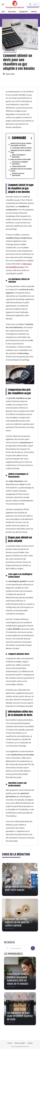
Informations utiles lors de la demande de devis (21, 170)
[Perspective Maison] (15, 4)
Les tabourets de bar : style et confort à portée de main (20, 1016)
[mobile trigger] (4, 4)
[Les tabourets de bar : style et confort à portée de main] (20, 1008)
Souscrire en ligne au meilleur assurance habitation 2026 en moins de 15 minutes (18, 979)
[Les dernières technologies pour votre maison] (20, 879)
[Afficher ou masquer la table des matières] (29, 138)
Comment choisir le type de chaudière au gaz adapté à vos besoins (20, 144)
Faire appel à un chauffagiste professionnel (20, 163)
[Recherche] (30, 4)
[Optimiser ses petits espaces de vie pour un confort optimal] (20, 915)
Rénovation (10, 50)
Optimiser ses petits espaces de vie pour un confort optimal (17, 922)
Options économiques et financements (19, 156)
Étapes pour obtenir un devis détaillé (20, 159)
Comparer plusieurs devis (19, 166)
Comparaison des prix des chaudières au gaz (20, 151)
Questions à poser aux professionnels (18, 174)
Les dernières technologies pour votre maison (19, 888)
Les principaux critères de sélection (22, 148)
